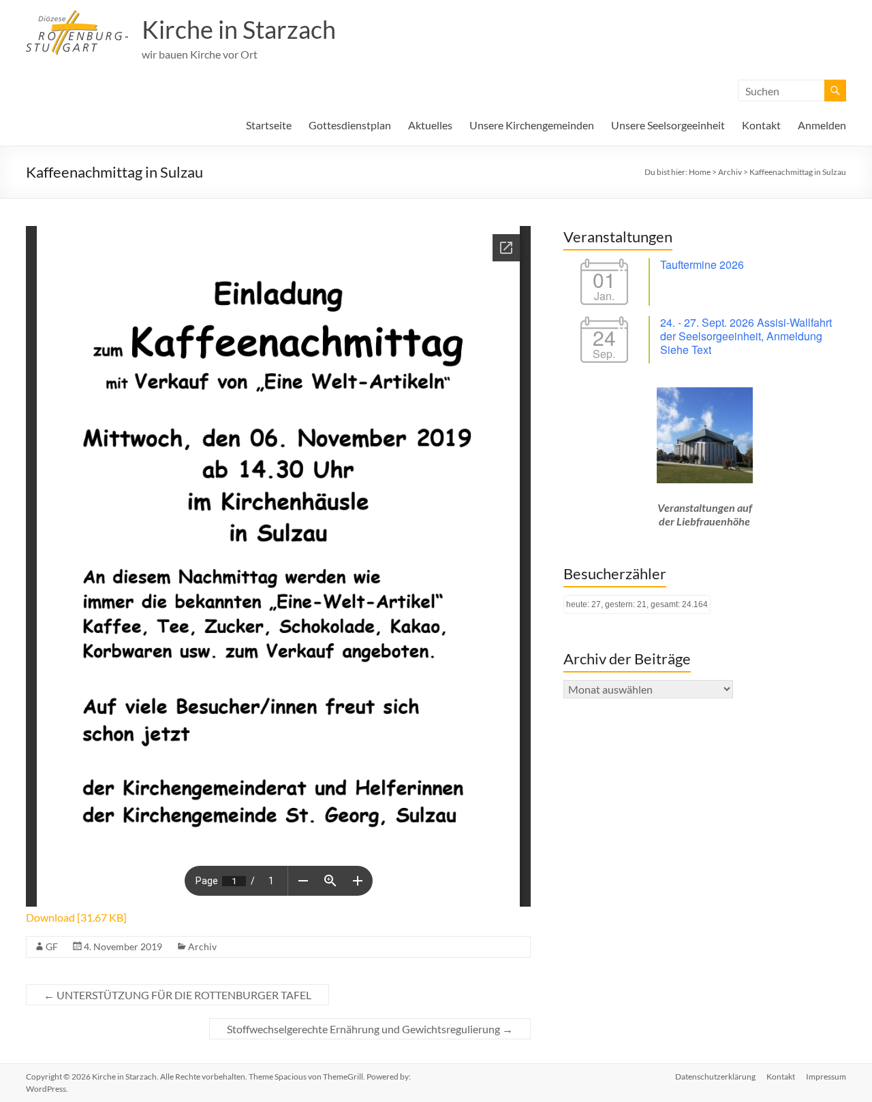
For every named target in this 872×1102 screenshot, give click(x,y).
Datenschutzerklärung (715, 1076)
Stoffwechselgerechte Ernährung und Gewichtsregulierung (370, 1028)
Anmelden (822, 124)
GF (52, 946)
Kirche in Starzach (239, 29)
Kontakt (761, 124)
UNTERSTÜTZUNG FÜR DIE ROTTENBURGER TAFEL (177, 994)
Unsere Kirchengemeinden (531, 124)
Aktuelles (430, 124)
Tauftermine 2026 (702, 264)
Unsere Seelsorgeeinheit (668, 124)
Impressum (826, 1076)
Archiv (202, 946)
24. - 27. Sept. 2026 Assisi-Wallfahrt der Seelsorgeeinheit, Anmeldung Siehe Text (746, 335)
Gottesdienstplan (350, 124)
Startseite (269, 124)
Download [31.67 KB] (76, 917)
